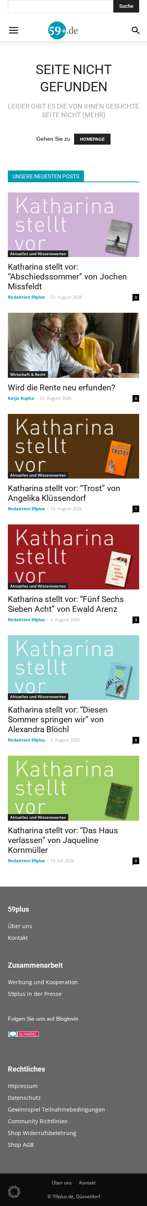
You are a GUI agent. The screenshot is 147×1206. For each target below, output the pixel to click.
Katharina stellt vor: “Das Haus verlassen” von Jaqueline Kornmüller (63, 840)
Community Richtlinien (38, 1121)
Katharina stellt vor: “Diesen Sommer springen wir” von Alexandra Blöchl (58, 719)
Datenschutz (24, 1097)
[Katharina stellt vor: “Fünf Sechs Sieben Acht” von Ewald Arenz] (73, 556)
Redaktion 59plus (26, 297)
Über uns (20, 926)
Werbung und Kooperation (43, 982)
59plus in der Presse (35, 993)
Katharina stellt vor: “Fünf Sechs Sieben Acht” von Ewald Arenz (66, 604)
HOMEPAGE (92, 139)
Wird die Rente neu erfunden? (61, 387)
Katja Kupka (21, 398)
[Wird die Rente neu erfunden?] (73, 345)
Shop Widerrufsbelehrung (42, 1133)
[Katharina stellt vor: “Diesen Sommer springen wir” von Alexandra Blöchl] (73, 667)
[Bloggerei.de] (23, 1035)
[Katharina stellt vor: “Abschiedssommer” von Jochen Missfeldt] (73, 224)
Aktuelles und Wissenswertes (38, 253)
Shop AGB (21, 1144)
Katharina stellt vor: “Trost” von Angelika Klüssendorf (64, 493)
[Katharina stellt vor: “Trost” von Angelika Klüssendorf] (73, 446)
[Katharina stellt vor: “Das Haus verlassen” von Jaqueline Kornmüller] (73, 788)
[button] (14, 1192)
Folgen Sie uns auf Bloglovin (43, 1019)
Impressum (23, 1086)
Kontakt (18, 937)
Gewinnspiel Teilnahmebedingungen (56, 1109)
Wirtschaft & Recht (27, 374)
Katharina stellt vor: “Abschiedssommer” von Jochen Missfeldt (67, 276)
